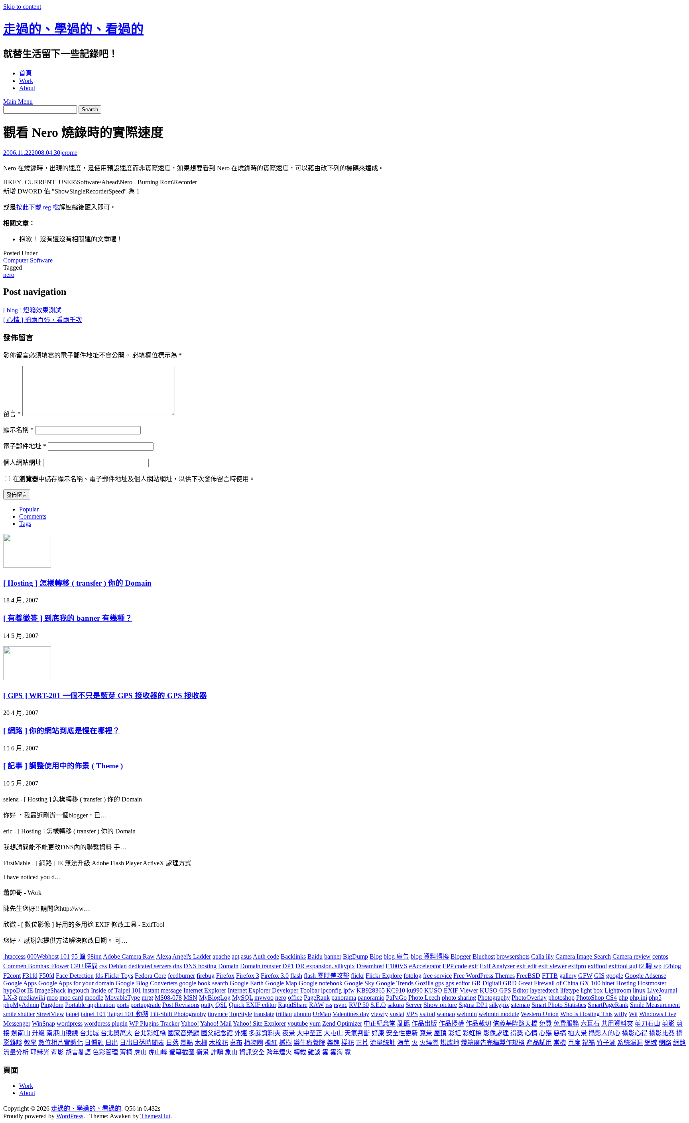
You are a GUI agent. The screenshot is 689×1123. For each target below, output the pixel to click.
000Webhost (43, 956)
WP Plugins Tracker (154, 1023)
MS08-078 (168, 997)
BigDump (355, 956)
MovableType (122, 997)
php (623, 997)
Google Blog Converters (146, 983)
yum (315, 1023)
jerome (68, 152)
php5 (655, 997)
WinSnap (43, 1023)
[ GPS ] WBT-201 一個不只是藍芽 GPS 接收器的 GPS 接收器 (105, 695)
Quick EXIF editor (252, 1004)
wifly (620, 1014)
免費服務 (566, 1023)
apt (235, 956)
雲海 (336, 1052)
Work (26, 80)
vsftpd (427, 1014)
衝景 (202, 1052)
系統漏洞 (630, 1042)
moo (52, 997)
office (295, 997)
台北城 (89, 1033)
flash (296, 975)
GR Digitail (486, 983)
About (27, 88)
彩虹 (454, 1033)
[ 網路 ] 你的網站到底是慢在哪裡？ (61, 730)
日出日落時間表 (142, 1042)
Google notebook (321, 983)
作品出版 (424, 1023)
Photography (494, 997)
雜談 (314, 1052)
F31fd (29, 975)
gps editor (457, 983)
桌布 (236, 1042)
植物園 (253, 1042)
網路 (665, 1042)
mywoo (264, 997)
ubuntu (302, 1014)
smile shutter (19, 1014)
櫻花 (347, 1042)
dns (177, 966)
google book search (203, 983)
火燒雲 (429, 1042)
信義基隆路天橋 (515, 1023)
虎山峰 (157, 1052)
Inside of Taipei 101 (116, 990)
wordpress (70, 1023)
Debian (117, 966)
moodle (94, 997)
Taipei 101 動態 (127, 1014)
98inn (94, 956)
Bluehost (483, 956)
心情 (531, 1033)
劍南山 (20, 1033)
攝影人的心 (604, 1033)
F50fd (46, 975)
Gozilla (424, 983)
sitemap (520, 1004)
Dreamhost (370, 966)
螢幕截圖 (182, 1052)
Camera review (631, 956)
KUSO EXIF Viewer (451, 990)
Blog (376, 956)
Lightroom (617, 990)
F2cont (12, 975)
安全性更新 (402, 1033)
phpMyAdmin (21, 1004)
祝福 (588, 1042)
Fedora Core (150, 975)
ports (122, 1004)
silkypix (499, 1004)
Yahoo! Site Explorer (259, 1023)
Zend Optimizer (342, 1023)
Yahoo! (190, 1023)
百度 (574, 1042)
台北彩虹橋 (150, 1033)
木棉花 (218, 1042)
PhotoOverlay (529, 997)
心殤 (545, 1033)
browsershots (513, 956)
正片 (362, 1042)
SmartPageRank (608, 1004)
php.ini (638, 997)
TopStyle (240, 1014)
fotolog (412, 975)
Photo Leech (424, 997)
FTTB (550, 975)
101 (65, 956)
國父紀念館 (217, 1033)
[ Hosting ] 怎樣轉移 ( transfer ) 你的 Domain (77, 583)
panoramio (371, 997)
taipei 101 (93, 1014)
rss (328, 1004)
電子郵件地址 (24, 446)
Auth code (266, 956)
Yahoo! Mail (216, 1023)
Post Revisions (180, 1004)
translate (264, 1014)
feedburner (181, 975)
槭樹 (285, 1042)
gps (439, 983)
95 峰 (78, 956)
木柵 (201, 1042)
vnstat (397, 1014)
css (103, 966)
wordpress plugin (106, 1023)
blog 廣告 (396, 956)
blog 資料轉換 (430, 956)
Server (414, 1004)
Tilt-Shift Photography (178, 1014)
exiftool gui (622, 966)
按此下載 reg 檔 (37, 207)
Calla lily (542, 956)
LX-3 (10, 997)
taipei (72, 1014)
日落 (172, 1042)
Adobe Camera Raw (129, 956)
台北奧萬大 (116, 1033)
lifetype (569, 990)
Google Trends (394, 983)
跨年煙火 (279, 1052)
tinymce (218, 1014)
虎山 (140, 1052)
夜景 (288, 1033)
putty (207, 1004)
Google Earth (247, 983)
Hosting (626, 983)
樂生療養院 (309, 1042)
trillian (284, 1014)
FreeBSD (528, 975)
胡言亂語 (78, 1052)
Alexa (163, 956)
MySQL (242, 997)
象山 (231, 1052)
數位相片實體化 (60, 1042)
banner (332, 956)
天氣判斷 (357, 1033)
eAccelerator (425, 966)
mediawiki (32, 997)
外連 (240, 1033)
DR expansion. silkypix (325, 966)
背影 (57, 1052)
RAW (316, 1004)
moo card (71, 997)
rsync (340, 1004)
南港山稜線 (62, 1033)
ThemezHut (155, 1116)
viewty (379, 1014)
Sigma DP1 (473, 1004)
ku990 (415, 990)
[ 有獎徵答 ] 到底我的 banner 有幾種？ (67, 618)
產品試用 (539, 1042)
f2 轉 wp (650, 966)
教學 (30, 1042)
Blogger (461, 956)
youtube (297, 1023)
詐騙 (217, 1052)
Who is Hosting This (586, 1014)
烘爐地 (449, 1042)
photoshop (561, 997)
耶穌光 (39, 1052)
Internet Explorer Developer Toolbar (273, 990)
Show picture (440, 1004)
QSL (221, 1004)
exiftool (597, 966)
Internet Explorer (204, 990)
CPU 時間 (84, 966)
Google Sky (359, 983)
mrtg (147, 997)
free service (437, 975)
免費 (545, 1023)
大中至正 (309, 1033)
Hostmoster (652, 983)
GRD (510, 983)
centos (660, 956)
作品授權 (451, 1023)
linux (639, 990)
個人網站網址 (22, 462)
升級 (38, 1033)
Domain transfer (260, 966)
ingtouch (78, 990)
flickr (357, 975)
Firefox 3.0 (275, 975)
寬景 (425, 1033)
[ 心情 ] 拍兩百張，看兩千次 (42, 319)
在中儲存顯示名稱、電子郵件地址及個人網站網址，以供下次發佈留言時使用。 (134, 479)
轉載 (299, 1052)
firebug (206, 975)
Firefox (225, 975)
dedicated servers (149, 966)
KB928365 (370, 990)
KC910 (395, 990)
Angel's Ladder (191, 956)
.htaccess (14, 956)
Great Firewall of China (548, 983)
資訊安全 (252, 1052)
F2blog (672, 966)
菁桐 (126, 1052)
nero (8, 274)
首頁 (25, 73)
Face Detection (75, 975)
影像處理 (496, 1033)
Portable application (90, 1004)
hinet (608, 983)
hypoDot (14, 990)
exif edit (526, 966)
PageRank (317, 997)
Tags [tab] (25, 523)
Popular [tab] (29, 509)
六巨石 (590, 1023)
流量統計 (383, 1042)
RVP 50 (359, 1004)
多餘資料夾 (265, 1033)
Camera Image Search (583, 956)
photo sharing (459, 997)
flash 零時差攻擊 (326, 975)
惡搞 (559, 1033)
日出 (111, 1042)
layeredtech (544, 990)
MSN (190, 997)
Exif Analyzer (497, 966)
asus (246, 956)
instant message (162, 990)
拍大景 (577, 1033)
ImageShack (50, 990)
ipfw (349, 990)
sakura (396, 1004)
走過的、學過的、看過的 (73, 29)
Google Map (281, 983)
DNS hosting (200, 966)
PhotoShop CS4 (596, 997)
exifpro (577, 966)
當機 (559, 1042)
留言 (12, 414)
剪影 (668, 1023)
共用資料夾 (617, 1023)
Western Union (540, 1014)
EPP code (455, 966)
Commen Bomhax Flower (36, 966)
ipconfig (331, 990)
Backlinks (293, 956)
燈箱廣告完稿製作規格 (493, 1042)
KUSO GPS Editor (504, 990)
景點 (186, 1042)
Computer (15, 260)
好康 (378, 1033)
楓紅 (271, 1042)
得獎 (516, 1033)
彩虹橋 (472, 1033)
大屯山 (333, 1033)
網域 (650, 1042)
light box (592, 990)
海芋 (403, 1042)
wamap (446, 1014)
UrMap (322, 1014)
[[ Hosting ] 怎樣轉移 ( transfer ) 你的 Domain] (27, 565)
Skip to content (22, 6)
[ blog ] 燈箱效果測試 (32, 310)
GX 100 (590, 983)
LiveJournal (662, 990)
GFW (585, 975)
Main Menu (18, 101)
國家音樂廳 (183, 1033)
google (614, 975)
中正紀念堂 (380, 1023)
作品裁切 (478, 1023)
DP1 (288, 966)
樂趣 (333, 1042)
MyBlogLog (214, 997)
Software (41, 260)
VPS (412, 1014)
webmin (467, 1014)
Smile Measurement (655, 1004)
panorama (343, 997)
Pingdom (52, 1004)
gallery (568, 975)
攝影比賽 (662, 1033)
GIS (599, 975)
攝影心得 (635, 1033)
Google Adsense (645, 975)
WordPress (69, 1116)
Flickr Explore (384, 975)
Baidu (315, 956)
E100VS (396, 966)
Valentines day (351, 1014)
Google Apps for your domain (76, 983)
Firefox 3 (247, 975)
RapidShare (292, 1004)
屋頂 (440, 1033)
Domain (228, 966)
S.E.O (378, 1004)
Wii (633, 1014)
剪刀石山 (647, 1023)
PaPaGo (396, 997)
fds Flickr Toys (114, 975)
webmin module (498, 1014)
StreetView (50, 1014)
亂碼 (403, 1023)
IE (30, 990)
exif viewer (552, 966)
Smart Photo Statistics (559, 1004)
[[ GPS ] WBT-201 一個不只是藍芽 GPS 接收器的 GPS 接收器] (27, 678)
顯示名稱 (18, 429)
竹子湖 (606, 1042)
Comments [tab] (32, 516)
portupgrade (145, 1004)
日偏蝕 (94, 1042)
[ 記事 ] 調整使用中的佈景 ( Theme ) (63, 766)
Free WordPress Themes (484, 975)
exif (473, 966)
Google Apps (20, 983)
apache (221, 956)
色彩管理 (105, 1052)
